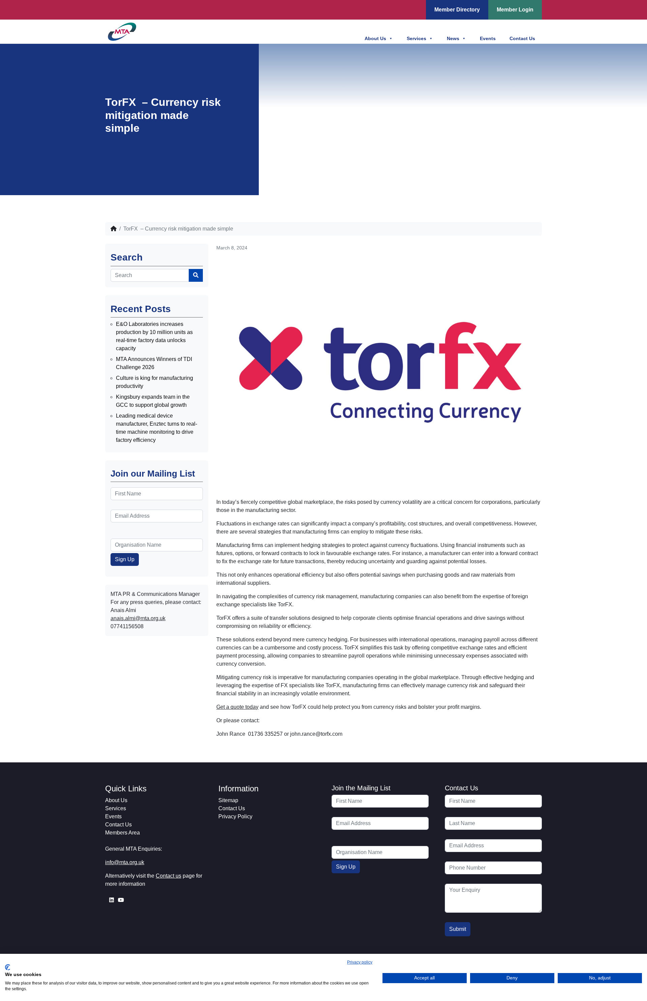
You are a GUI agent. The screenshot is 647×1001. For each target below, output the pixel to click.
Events (488, 38)
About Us (375, 38)
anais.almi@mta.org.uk (138, 618)
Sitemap (228, 800)
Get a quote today (237, 707)
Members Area (122, 833)
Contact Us (522, 38)
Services (416, 38)
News (453, 38)
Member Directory (457, 9)
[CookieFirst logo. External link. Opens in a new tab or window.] (7, 967)
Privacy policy (359, 962)
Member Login (515, 9)
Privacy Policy (235, 816)
